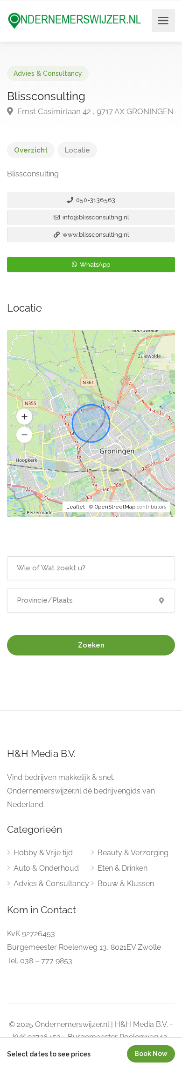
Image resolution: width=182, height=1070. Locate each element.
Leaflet (75, 507)
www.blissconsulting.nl (95, 234)
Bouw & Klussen (126, 883)
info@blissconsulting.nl (95, 217)
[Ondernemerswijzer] (74, 20)
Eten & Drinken (122, 868)
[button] (24, 417)
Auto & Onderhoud (46, 868)
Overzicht (31, 150)
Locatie (77, 150)
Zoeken (91, 645)
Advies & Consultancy (48, 73)
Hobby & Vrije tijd (43, 852)
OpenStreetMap (115, 507)
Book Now (151, 1053)
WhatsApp (94, 264)
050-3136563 (95, 200)
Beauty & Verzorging (133, 852)
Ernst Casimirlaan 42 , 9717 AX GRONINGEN (94, 111)
